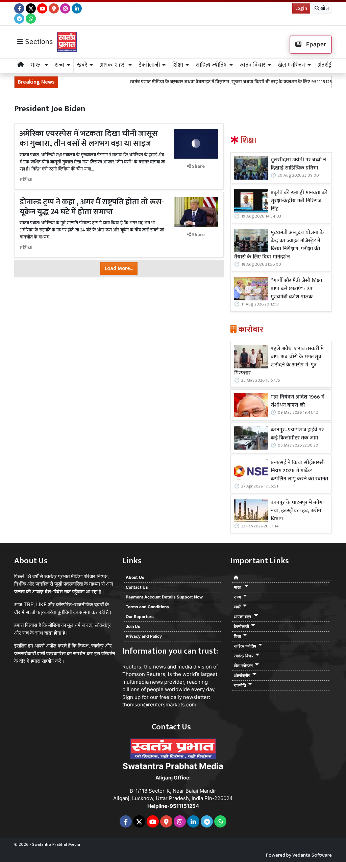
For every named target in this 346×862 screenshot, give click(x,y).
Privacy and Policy (144, 636)
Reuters (131, 666)
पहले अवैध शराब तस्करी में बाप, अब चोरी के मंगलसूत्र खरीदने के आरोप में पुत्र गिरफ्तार (279, 361)
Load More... (119, 268)
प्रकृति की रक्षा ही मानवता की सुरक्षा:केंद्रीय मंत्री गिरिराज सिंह (299, 201)
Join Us (133, 626)
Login (301, 8)
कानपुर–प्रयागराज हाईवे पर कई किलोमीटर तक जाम (297, 434)
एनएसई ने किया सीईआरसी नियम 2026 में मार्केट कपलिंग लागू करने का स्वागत (299, 471)
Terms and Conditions (147, 606)
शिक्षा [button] (177, 65)
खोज (324, 8)
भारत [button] (36, 65)
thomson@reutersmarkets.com (159, 704)
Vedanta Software (312, 855)
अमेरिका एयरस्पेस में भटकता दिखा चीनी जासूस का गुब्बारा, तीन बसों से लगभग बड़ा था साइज (89, 138)
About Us (135, 577)
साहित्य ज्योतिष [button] (211, 65)
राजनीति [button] (240, 685)
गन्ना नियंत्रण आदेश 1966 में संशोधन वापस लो (297, 401)
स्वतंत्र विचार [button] (252, 65)
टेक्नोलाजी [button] (149, 65)
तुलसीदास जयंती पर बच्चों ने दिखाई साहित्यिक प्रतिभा (298, 164)
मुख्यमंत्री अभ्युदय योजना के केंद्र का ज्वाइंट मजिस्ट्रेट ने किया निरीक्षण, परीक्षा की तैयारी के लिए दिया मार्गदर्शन (279, 245)
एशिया (26, 180)
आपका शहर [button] (113, 65)
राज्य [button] (59, 65)
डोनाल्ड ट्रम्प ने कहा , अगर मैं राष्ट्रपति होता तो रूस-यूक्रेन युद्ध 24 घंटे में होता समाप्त (92, 207)
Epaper (315, 44)
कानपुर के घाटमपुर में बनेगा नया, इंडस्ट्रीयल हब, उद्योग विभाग (297, 511)
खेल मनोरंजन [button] (291, 65)
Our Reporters (140, 616)
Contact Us (137, 587)
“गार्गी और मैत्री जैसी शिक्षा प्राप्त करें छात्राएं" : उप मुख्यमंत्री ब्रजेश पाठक (296, 289)
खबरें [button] (82, 65)
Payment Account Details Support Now (164, 596)
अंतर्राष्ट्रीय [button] (327, 65)
